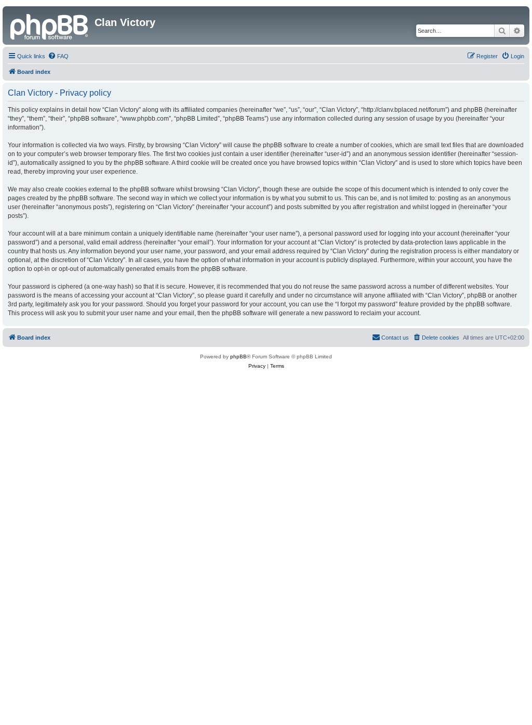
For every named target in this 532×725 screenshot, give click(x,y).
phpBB (238, 356)
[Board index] (50, 25)
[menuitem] (58, 56)
